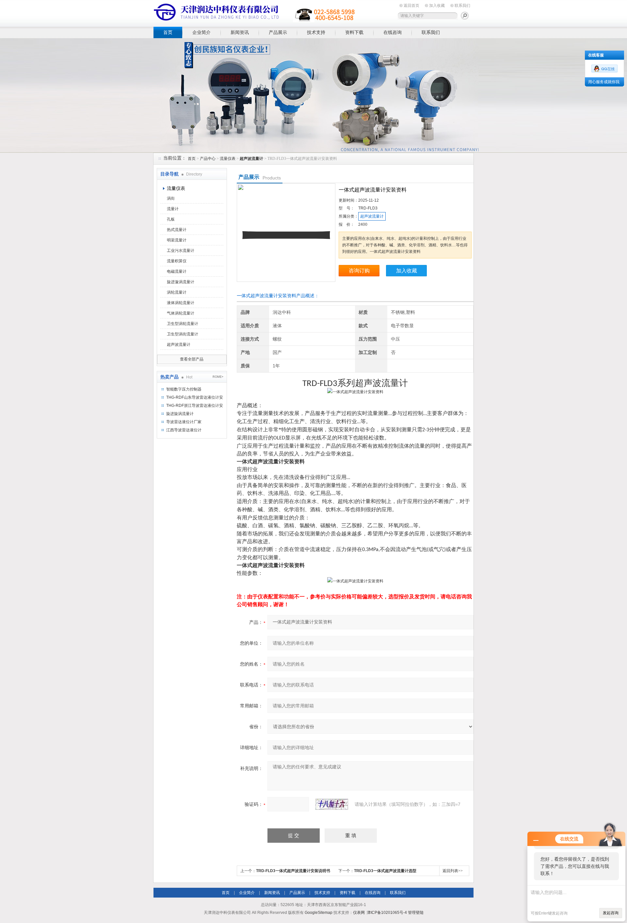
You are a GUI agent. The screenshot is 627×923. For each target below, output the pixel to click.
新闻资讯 (240, 32)
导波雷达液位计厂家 (183, 422)
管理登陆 (416, 912)
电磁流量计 (176, 271)
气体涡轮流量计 (180, 313)
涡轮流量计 (176, 292)
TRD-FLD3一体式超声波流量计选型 (385, 871)
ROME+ (218, 376)
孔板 (171, 219)
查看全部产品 (191, 359)
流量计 (173, 209)
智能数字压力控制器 (183, 389)
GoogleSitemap (318, 912)
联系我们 (462, 5)
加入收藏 (437, 5)
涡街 (171, 198)
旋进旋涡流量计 (180, 413)
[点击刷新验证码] (331, 804)
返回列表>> (452, 871)
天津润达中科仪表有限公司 (254, 12)
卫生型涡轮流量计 (182, 323)
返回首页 (411, 5)
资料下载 (354, 32)
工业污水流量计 (180, 250)
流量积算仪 (176, 261)
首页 (167, 32)
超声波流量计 (178, 344)
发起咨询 (611, 913)
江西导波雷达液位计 (183, 430)
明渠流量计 (176, 240)
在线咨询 (392, 32)
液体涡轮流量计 (180, 302)
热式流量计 (176, 229)
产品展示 (278, 32)
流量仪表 (227, 158)
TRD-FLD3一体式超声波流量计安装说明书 (293, 871)
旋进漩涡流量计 (180, 282)
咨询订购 (359, 270)
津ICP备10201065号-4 (387, 912)
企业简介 (201, 32)
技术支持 (316, 32)
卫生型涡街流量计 (182, 334)
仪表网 (359, 912)
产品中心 (208, 158)
